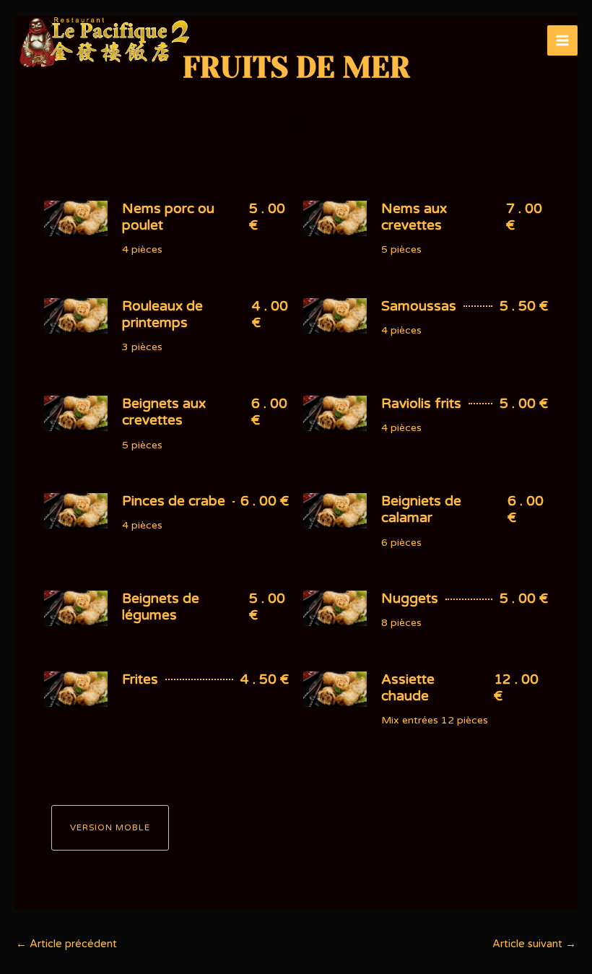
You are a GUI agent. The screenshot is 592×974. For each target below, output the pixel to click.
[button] (296, 123)
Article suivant (534, 944)
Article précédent (66, 944)
